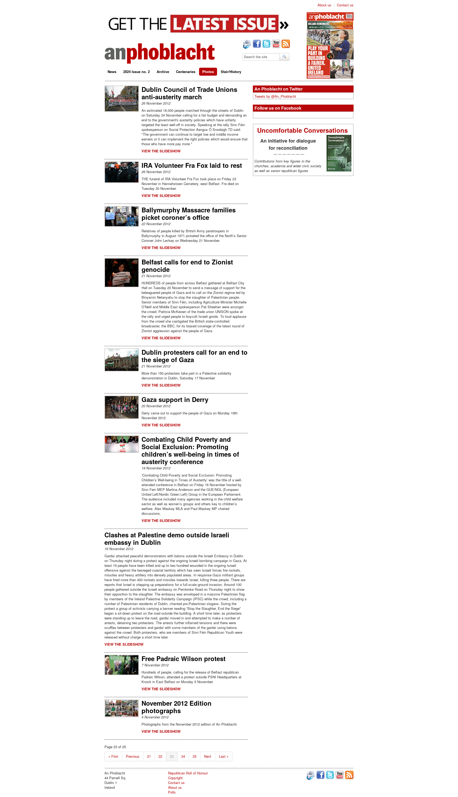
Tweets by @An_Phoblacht (275, 96)
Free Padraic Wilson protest (184, 658)
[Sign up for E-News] (246, 45)
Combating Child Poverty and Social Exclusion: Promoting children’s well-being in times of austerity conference (190, 450)
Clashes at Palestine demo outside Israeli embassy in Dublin (166, 538)
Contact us (345, 5)
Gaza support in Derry (175, 399)
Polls (172, 792)
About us (324, 5)
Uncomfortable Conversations (303, 130)
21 (149, 756)
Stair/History (231, 71)
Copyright (175, 777)
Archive (163, 71)
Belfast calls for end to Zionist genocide (187, 265)
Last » (223, 756)
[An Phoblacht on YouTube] (275, 44)
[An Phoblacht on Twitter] (266, 44)
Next (207, 756)
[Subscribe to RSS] (285, 44)
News (112, 71)
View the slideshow (161, 150)
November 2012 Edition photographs (177, 707)
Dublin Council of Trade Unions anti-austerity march (189, 93)
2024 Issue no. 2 (136, 71)
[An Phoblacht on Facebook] (256, 44)
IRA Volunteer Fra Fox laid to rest (192, 165)
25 (194, 756)
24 (183, 756)
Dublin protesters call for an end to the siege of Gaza (195, 356)
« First (113, 756)
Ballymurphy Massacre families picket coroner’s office (189, 213)
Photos (208, 71)
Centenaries (185, 71)
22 (160, 756)
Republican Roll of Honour (188, 772)
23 (172, 756)
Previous (132, 756)
